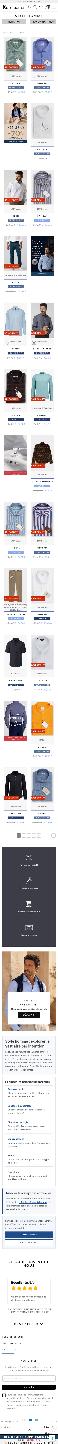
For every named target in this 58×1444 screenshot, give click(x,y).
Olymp (16, 348)
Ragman (42, 415)
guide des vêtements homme (33, 1202)
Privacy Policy (50, 1427)
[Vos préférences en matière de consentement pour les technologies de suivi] (52, 1438)
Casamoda (16, 680)
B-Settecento (15, 614)
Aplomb (42, 680)
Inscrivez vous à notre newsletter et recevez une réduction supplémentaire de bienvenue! (29, 1369)
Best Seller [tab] (26, 1324)
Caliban (42, 149)
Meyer (16, 282)
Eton (16, 216)
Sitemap (48, 1433)
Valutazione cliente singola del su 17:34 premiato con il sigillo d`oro (30, 1310)
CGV (55, 1421)
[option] (29, 1295)
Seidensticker (42, 348)
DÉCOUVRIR (29, 1014)
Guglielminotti (42, 481)
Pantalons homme (29, 1243)
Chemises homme (29, 1235)
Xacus (42, 747)
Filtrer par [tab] (14, 21)
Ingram (16, 83)
